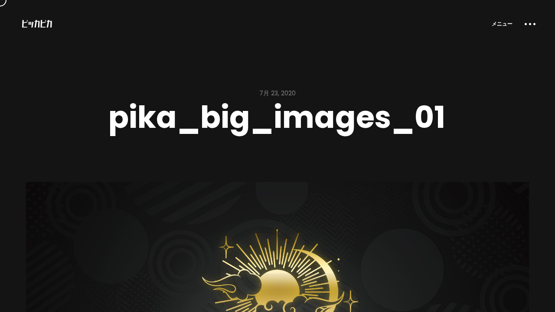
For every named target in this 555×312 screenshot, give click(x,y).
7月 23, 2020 (277, 93)
